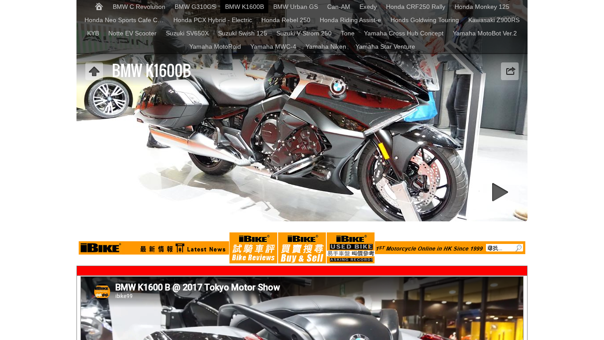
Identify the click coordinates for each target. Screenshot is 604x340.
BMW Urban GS (295, 6)
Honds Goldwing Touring (424, 19)
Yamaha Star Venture (385, 46)
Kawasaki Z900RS (494, 19)
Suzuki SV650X (187, 33)
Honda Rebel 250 (285, 19)
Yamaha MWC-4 (273, 46)
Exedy (368, 6)
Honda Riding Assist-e (350, 19)
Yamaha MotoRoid (215, 46)
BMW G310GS (195, 6)
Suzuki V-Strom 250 (304, 33)
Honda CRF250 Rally (415, 6)
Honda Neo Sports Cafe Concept (126, 19)
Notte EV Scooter (132, 33)
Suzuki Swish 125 (242, 33)
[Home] (99, 6)
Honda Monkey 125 (482, 6)
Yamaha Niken (326, 46)
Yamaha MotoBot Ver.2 (485, 33)
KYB (93, 33)
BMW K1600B (244, 6)
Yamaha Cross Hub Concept (403, 33)
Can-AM (338, 6)
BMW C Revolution (139, 6)
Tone (348, 33)
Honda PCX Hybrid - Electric (212, 19)
